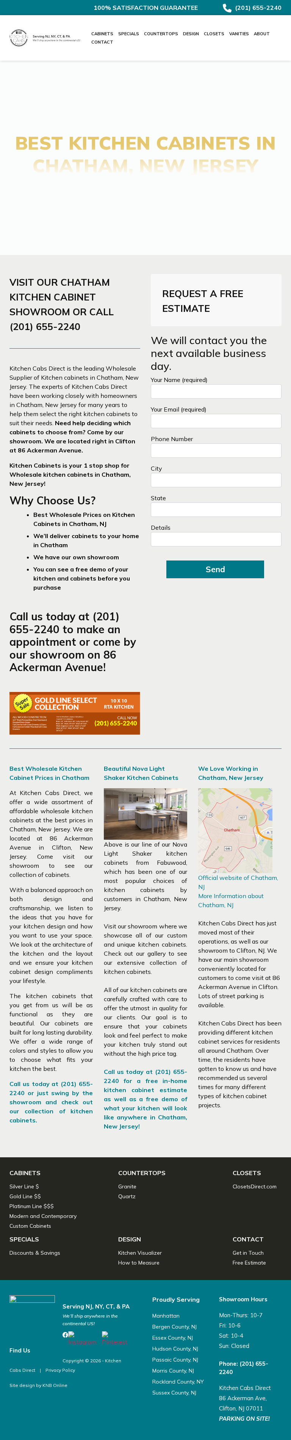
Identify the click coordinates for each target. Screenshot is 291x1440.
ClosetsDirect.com (255, 1186)
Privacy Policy (60, 1370)
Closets (214, 33)
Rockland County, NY (178, 1381)
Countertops (161, 33)
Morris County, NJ (173, 1370)
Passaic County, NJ (175, 1359)
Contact (102, 42)
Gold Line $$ (25, 1196)
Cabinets (102, 33)
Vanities (239, 33)
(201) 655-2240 (257, 7)
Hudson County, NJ (175, 1348)
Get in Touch (248, 1252)
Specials (128, 33)
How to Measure (139, 1262)
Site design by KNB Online (38, 1385)
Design (191, 33)
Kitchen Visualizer (140, 1252)
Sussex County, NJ (174, 1392)
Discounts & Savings (34, 1252)
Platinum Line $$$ (31, 1206)
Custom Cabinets (30, 1225)
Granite (127, 1186)
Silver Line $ (24, 1186)
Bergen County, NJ (174, 1326)
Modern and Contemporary (43, 1216)
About (262, 33)
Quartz (127, 1196)
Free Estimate (249, 1262)
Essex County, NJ (172, 1337)
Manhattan (166, 1315)
